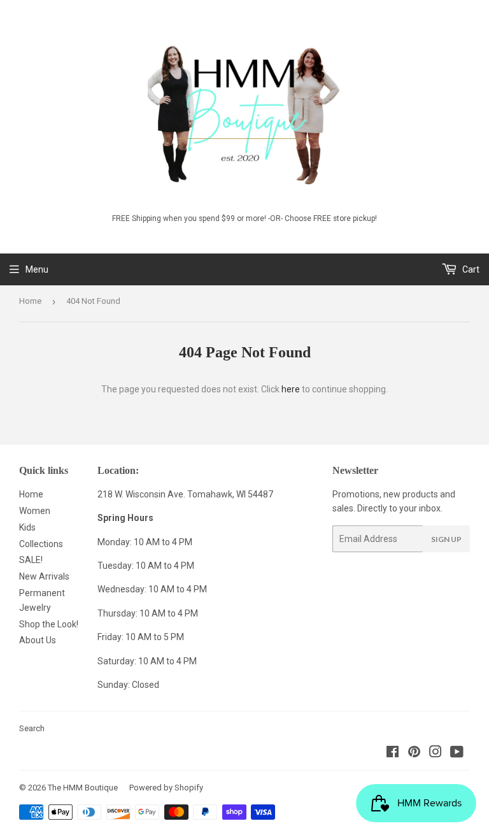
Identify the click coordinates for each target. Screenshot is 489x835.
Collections (41, 544)
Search (32, 728)
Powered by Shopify (166, 787)
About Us (37, 640)
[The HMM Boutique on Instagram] (435, 753)
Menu (36, 269)
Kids (27, 527)
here (290, 389)
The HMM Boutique (83, 787)
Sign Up (446, 539)
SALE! (31, 560)
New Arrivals (44, 576)
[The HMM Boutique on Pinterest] (414, 753)
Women (34, 511)
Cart (469, 269)
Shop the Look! (48, 624)
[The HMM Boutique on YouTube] (457, 753)
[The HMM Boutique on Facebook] (392, 753)
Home (30, 301)
